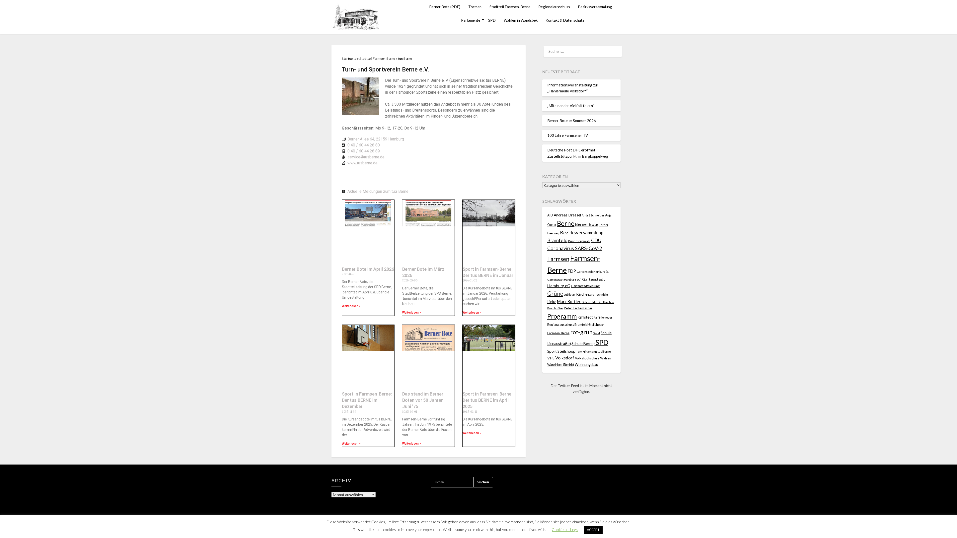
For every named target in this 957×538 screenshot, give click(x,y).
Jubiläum (569, 294)
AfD (550, 215)
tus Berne (604, 351)
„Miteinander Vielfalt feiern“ (570, 105)
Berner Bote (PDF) (444, 6)
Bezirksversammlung (595, 6)
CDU (596, 240)
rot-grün (581, 332)
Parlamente (470, 20)
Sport (552, 351)
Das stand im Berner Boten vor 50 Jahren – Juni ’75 (424, 400)
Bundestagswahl (579, 241)
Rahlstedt (585, 317)
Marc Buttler (569, 301)
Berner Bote (586, 224)
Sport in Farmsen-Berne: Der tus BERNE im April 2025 (487, 400)
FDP (571, 271)
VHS (551, 358)
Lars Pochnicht (598, 294)
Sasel (596, 333)
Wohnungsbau (586, 364)
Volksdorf (564, 357)
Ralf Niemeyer (603, 317)
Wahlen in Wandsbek (521, 20)
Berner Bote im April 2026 (368, 269)
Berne (565, 223)
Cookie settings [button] (565, 529)
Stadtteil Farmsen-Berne (509, 6)
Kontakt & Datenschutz (565, 20)
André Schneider (593, 215)
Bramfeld (557, 240)
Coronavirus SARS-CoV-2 (574, 248)
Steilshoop (566, 351)
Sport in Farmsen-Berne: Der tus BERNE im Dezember (367, 400)
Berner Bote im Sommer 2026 (571, 120)
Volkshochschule (587, 358)
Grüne (555, 293)
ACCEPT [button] (593, 530)
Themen (474, 6)
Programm (562, 316)
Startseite (349, 59)
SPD (492, 20)
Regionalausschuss (554, 6)
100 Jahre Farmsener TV (567, 135)
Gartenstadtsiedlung (585, 286)
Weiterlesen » (351, 306)
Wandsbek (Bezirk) (560, 365)
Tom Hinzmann (586, 351)
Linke (551, 301)
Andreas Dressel (567, 215)
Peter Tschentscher (578, 308)
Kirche (581, 294)
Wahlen (605, 358)
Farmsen (558, 259)
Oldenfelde (589, 302)
